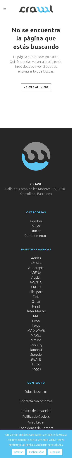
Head (36, 306)
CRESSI (36, 287)
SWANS (36, 359)
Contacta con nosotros (36, 401)
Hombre (36, 221)
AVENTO (36, 282)
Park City (36, 345)
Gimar (36, 301)
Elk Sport (36, 292)
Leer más (55, 452)
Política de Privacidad (36, 411)
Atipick (36, 277)
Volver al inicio (36, 87)
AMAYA (36, 263)
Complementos (36, 235)
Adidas (36, 258)
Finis (36, 296)
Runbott (36, 350)
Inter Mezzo (36, 311)
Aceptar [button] (18, 452)
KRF (36, 316)
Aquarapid (36, 268)
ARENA (36, 272)
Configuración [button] (36, 452)
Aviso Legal (36, 422)
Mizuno (36, 340)
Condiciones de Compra (36, 428)
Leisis (36, 325)
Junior (36, 231)
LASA (36, 321)
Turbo (36, 364)
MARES (36, 335)
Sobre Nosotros (36, 391)
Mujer (36, 226)
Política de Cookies (36, 416)
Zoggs (36, 369)
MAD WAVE (36, 330)
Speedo (36, 354)
